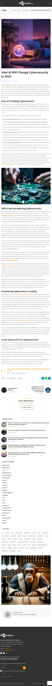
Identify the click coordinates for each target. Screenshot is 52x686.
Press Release (6, 508)
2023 (3, 378)
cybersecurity (7, 164)
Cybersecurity (25, 10)
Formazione (27, 539)
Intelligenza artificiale (23, 542)
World (4, 523)
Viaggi (18, 550)
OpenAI (24, 545)
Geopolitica (40, 539)
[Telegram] (43, 378)
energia (46, 536)
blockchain (26, 533)
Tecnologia (12, 550)
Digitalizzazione (32, 536)
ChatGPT (33, 533)
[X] (6, 653)
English (19, 378)
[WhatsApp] (46, 378)
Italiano (4, 545)
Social (26, 547)
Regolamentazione (42, 545)
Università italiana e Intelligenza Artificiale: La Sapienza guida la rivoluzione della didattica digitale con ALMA (26, 446)
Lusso (14, 545)
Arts (4, 470)
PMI (29, 545)
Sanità (15, 547)
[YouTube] (4, 653)
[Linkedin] (49, 378)
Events (4, 480)
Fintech (4, 488)
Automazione (19, 533)
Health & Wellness (7, 493)
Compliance (45, 533)
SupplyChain (5, 550)
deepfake (13, 536)
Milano (19, 545)
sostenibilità (33, 547)
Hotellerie (5, 495)
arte (13, 533)
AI (6, 378)
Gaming (5, 490)
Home (14, 10)
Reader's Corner (7, 510)
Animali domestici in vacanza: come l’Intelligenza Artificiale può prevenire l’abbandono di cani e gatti (26, 453)
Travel (4, 520)
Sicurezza (21, 547)
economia (40, 536)
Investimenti (41, 542)
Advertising (6, 465)
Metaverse (5, 505)
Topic (18, 10)
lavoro (9, 545)
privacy (34, 545)
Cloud (39, 533)
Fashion (5, 483)
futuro (33, 539)
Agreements (6, 468)
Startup (40, 547)
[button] (50, 3)
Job (3, 498)
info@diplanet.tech (8, 650)
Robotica (9, 547)
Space (4, 515)
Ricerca (3, 547)
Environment (6, 478)
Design (19, 536)
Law (4, 500)
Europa (9, 539)
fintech (20, 539)
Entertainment (7, 475)
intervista (33, 542)
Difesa (24, 536)
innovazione (13, 542)
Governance (5, 542)
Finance (5, 485)
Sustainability (6, 518)
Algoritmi (7, 533)
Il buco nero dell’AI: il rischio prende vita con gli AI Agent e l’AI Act (27, 430)
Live (4, 503)
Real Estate (6, 513)
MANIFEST (7, 648)
